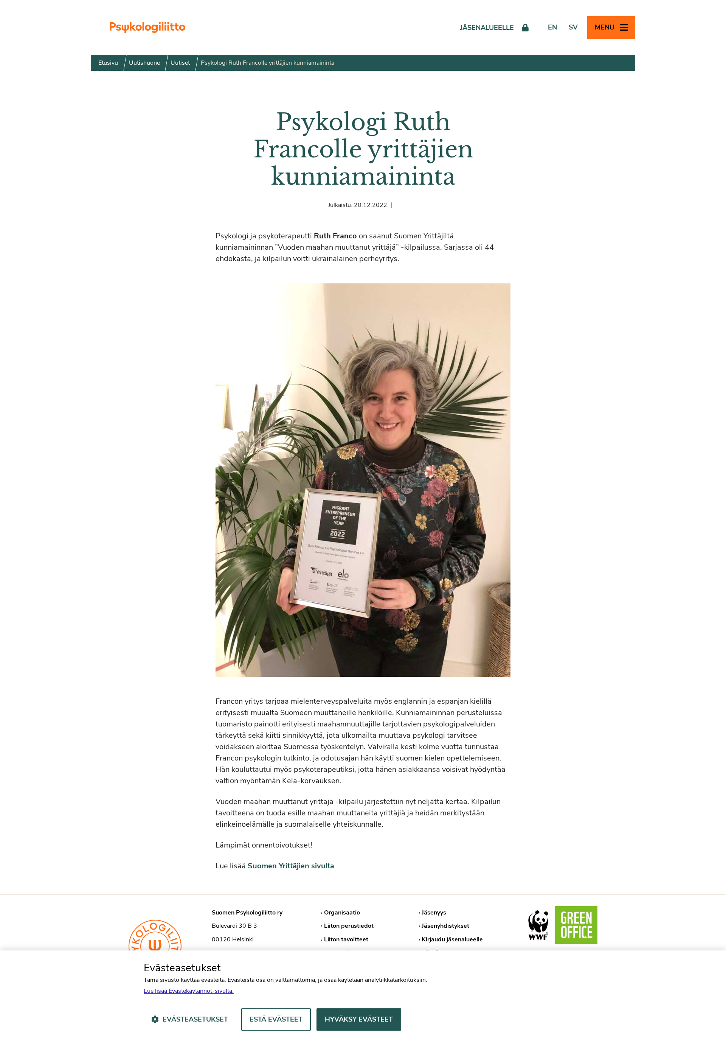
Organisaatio (342, 912)
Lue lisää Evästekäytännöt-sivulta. (189, 991)
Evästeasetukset (195, 1019)
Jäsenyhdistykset (445, 926)
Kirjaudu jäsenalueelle (452, 939)
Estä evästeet (276, 1019)
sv (573, 27)
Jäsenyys (434, 912)
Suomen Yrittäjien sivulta (291, 866)
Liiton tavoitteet (346, 939)
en (552, 27)
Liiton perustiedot (349, 926)
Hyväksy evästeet (359, 1019)
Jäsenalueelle (487, 27)
